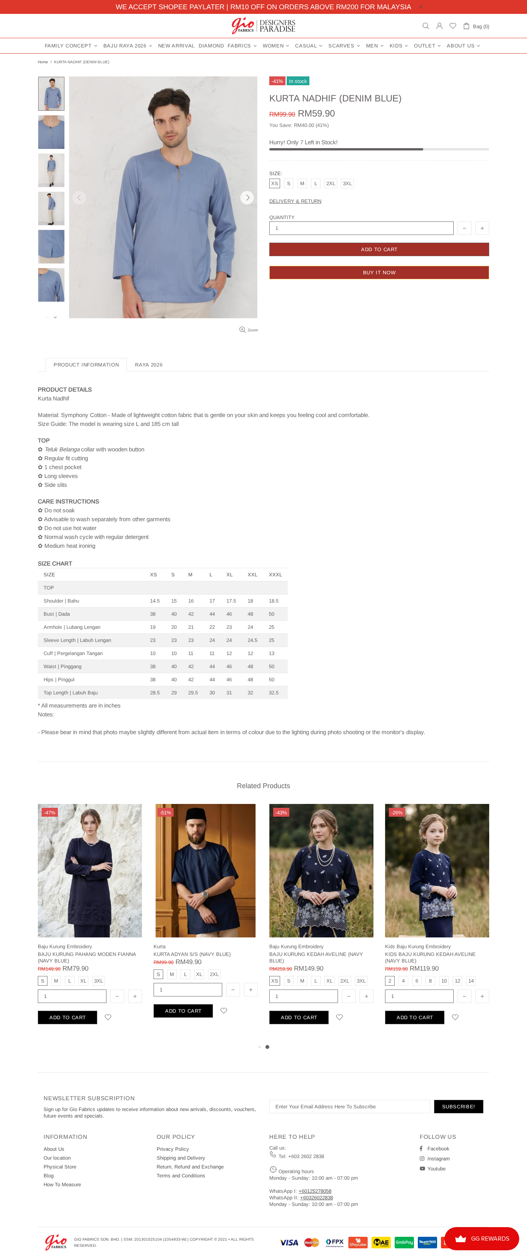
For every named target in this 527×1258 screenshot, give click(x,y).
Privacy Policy (173, 1149)
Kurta (160, 946)
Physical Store (60, 1167)
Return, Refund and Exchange (190, 1167)
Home (43, 62)
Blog (49, 1176)
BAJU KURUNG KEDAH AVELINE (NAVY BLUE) (316, 957)
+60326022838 (316, 1198)
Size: (275, 173)
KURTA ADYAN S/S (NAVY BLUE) (192, 954)
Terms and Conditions (181, 1176)
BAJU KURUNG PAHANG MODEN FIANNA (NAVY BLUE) (87, 957)
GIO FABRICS (263, 25)
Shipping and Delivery (181, 1158)
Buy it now (379, 272)
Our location (57, 1158)
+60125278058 (315, 1191)
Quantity (282, 217)
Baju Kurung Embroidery (65, 946)
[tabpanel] (321, 923)
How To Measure (62, 1184)
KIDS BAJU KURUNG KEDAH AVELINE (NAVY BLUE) (430, 957)
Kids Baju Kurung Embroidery (418, 946)
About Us (54, 1149)
